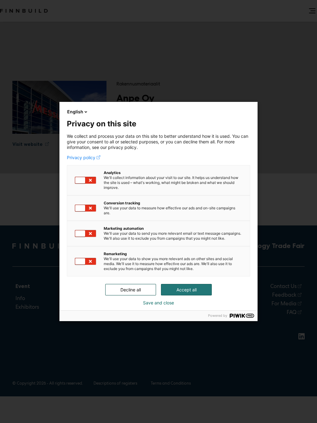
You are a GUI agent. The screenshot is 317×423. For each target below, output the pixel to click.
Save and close (158, 302)
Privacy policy (81, 157)
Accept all (186, 289)
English (75, 111)
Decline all (130, 289)
